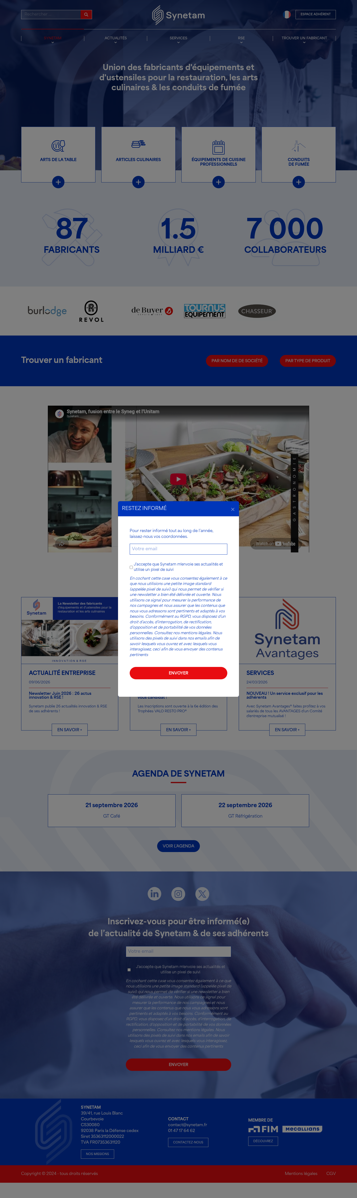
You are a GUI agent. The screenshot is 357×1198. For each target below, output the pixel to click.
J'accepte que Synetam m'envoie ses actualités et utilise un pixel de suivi (178, 567)
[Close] (232, 508)
